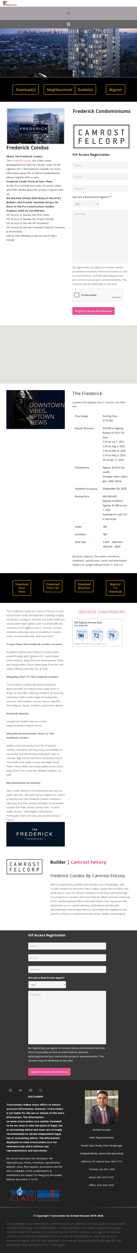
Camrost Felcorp (88, 862)
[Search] (68, 13)
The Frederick (87, 393)
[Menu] (68, 24)
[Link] (10, 3)
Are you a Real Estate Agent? (91, 197)
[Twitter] (20, 1090)
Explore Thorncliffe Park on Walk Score (90, 644)
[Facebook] (10, 1090)
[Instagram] (40, 1090)
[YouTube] (30, 1090)
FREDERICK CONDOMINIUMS (101, 612)
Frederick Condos (22, 160)
